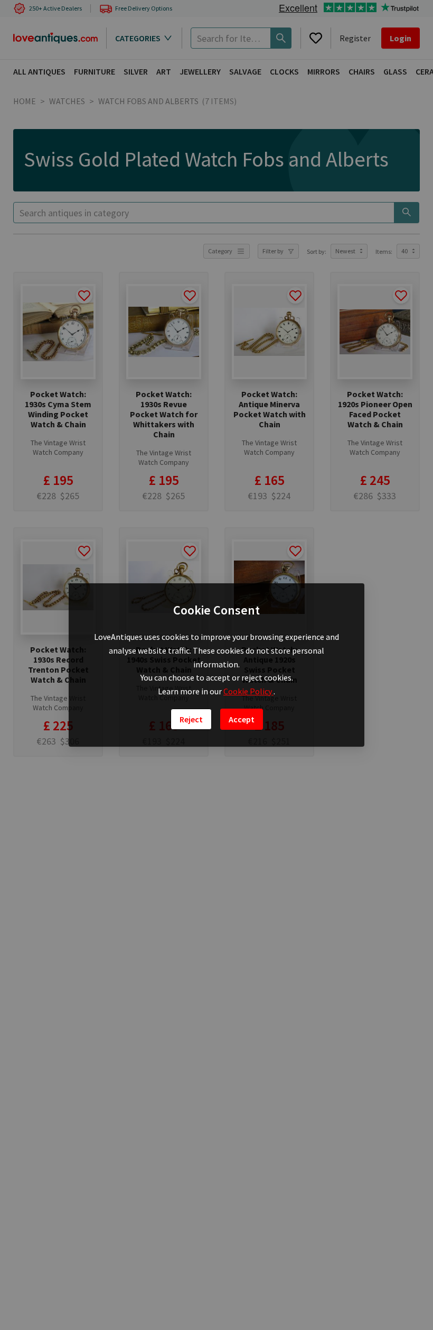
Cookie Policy (248, 691)
